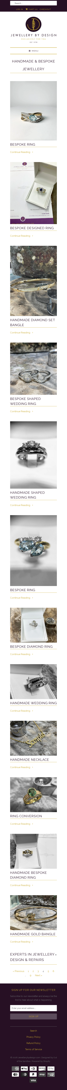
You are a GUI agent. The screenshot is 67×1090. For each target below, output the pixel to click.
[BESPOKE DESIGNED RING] (33, 193)
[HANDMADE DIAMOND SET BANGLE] (33, 281)
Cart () (32, 9)
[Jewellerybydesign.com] (33, 30)
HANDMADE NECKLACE (29, 760)
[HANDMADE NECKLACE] (33, 738)
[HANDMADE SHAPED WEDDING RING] (33, 455)
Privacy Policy (33, 1037)
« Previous (18, 971)
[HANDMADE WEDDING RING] (33, 681)
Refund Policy (33, 1043)
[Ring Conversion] (33, 794)
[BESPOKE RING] (33, 110)
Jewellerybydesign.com (29, 1057)
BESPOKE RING (22, 144)
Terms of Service (33, 1049)
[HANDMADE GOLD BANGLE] (33, 912)
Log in (19, 9)
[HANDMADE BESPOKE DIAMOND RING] (33, 851)
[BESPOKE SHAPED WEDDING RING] (33, 369)
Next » (38, 975)
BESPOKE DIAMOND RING (31, 647)
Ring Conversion (26, 816)
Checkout (45, 9)
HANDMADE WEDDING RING (33, 703)
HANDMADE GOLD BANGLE (33, 934)
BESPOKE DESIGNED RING (32, 228)
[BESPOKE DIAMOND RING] (33, 625)
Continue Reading (20, 152)
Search (33, 1031)
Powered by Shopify (41, 1061)
